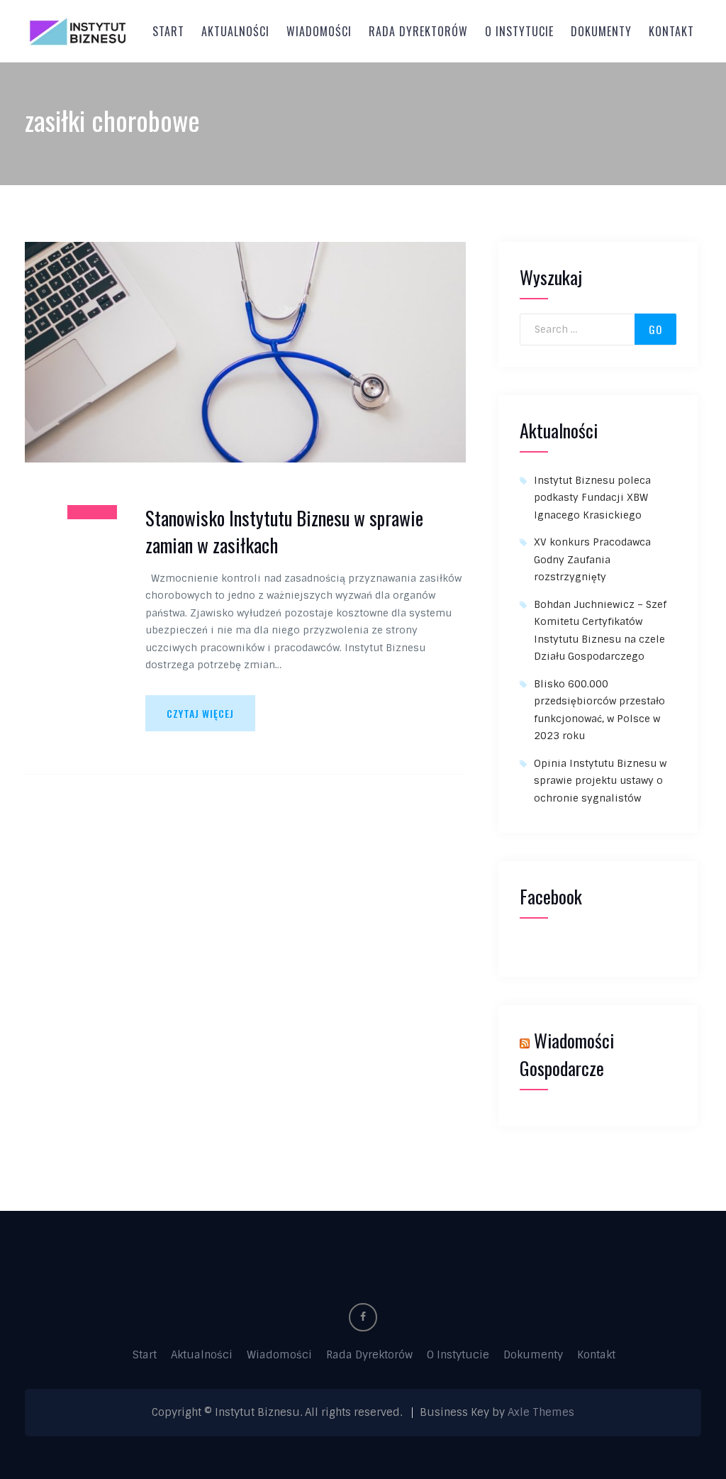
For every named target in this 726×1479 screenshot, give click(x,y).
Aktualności (235, 31)
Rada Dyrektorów (418, 31)
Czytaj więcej (200, 713)
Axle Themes (541, 1412)
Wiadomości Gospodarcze (567, 1054)
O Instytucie (519, 31)
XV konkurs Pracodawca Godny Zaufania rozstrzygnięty (592, 559)
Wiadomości (319, 31)
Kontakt (671, 31)
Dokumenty (601, 31)
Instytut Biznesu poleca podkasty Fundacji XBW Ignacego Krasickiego (592, 497)
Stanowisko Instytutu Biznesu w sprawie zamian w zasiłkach (284, 532)
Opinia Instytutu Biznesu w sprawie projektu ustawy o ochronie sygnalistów (600, 780)
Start (168, 31)
